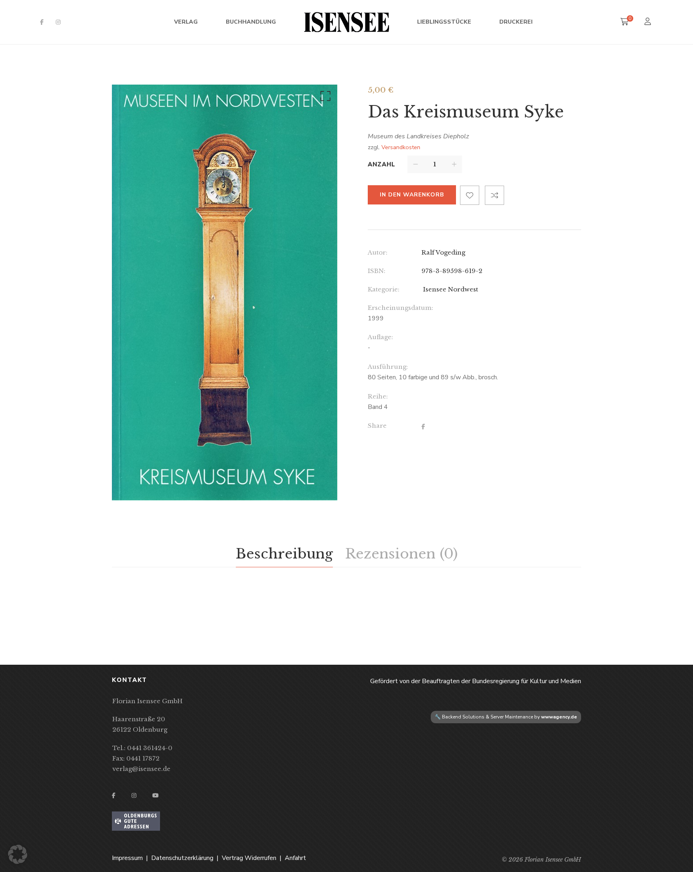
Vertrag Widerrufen (249, 858)
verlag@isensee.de (141, 769)
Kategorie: (383, 289)
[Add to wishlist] (469, 195)
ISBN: (376, 271)
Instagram (58, 22)
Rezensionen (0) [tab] (401, 553)
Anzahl (381, 164)
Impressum (127, 858)
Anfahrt (295, 858)
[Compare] (494, 195)
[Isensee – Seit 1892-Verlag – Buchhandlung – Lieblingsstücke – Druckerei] (346, 22)
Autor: (377, 252)
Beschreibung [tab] (284, 553)
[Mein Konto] (648, 22)
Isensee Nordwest (449, 289)
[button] (324, 98)
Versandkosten (400, 147)
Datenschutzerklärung (182, 858)
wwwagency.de (559, 717)
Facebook (42, 22)
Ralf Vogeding (443, 252)
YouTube (155, 795)
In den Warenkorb (412, 194)
